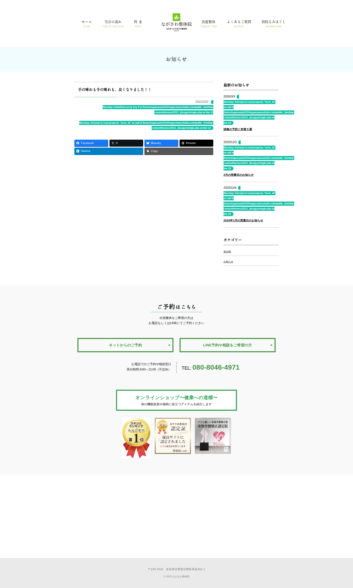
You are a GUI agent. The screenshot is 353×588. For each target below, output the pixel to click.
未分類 (227, 251)
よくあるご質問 (239, 23)
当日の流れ (113, 23)
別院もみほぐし (273, 23)
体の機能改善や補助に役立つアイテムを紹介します (176, 400)
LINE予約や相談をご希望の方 (227, 345)
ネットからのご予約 (125, 345)
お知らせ (228, 261)
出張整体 (208, 23)
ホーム (87, 23)
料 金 (138, 23)
